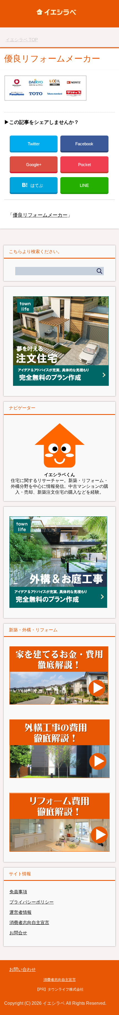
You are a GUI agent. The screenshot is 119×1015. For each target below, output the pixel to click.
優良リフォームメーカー (40, 215)
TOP (22, 39)
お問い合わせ (22, 969)
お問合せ (18, 932)
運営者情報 (20, 912)
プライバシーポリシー (31, 902)
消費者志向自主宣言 (29, 922)
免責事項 (18, 891)
